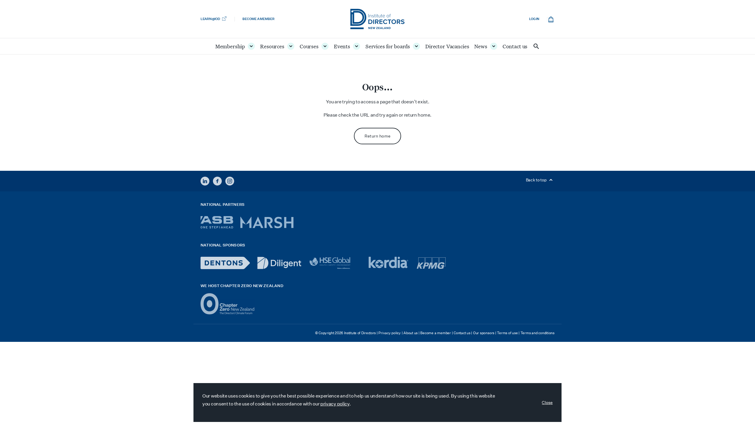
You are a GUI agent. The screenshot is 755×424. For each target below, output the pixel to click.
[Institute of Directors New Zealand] (377, 19)
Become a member (435, 332)
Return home (378, 136)
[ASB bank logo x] (217, 222)
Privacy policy (389, 332)
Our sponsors (483, 332)
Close (547, 402)
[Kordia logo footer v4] (389, 263)
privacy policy (334, 404)
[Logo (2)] (228, 303)
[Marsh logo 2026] (266, 222)
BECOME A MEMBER (258, 19)
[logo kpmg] (431, 263)
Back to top (536, 180)
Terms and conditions (537, 332)
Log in (534, 19)
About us (410, 332)
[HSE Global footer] (335, 263)
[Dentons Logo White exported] (225, 263)
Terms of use (507, 332)
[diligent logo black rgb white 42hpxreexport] (279, 263)
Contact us (462, 332)
